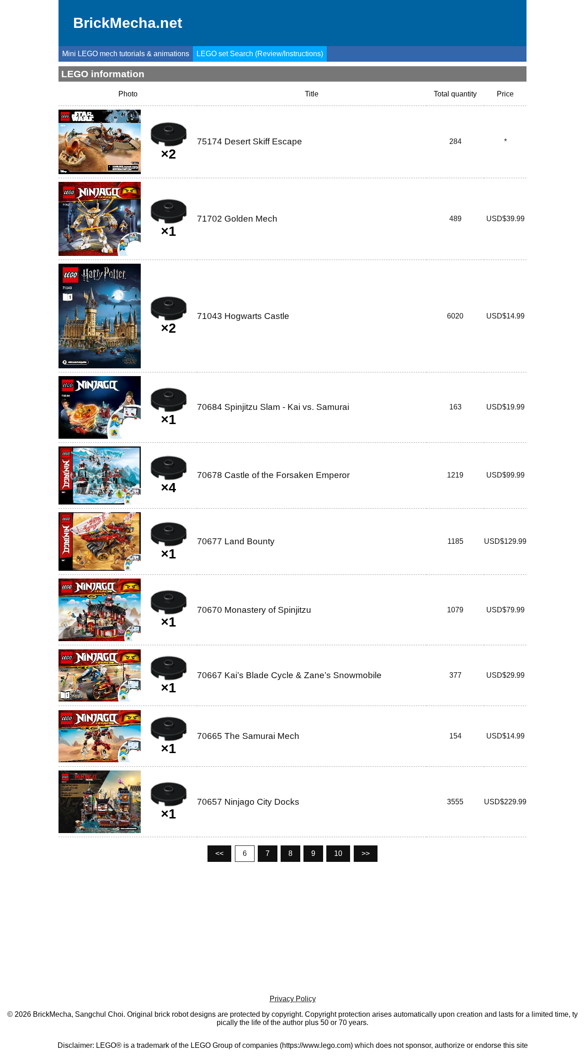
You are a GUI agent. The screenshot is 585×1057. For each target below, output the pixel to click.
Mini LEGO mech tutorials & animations (125, 54)
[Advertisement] (292, 928)
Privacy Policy (293, 999)
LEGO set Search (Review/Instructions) (260, 54)
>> (366, 853)
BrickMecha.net (127, 23)
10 (338, 853)
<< (219, 853)
